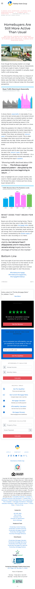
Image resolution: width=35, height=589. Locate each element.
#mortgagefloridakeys (17, 277)
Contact (17, 452)
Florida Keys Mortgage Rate (17, 532)
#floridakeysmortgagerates (17, 274)
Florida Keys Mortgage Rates (22, 39)
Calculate (18, 378)
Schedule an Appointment (17, 518)
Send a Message (17, 520)
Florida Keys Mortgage (13, 39)
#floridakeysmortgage (17, 272)
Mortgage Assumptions (19, 501)
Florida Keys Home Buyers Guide (17, 543)
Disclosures (5, 500)
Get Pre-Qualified (17, 356)
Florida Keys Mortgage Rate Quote (17, 542)
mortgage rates (23, 225)
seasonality (15, 114)
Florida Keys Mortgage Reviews (17, 547)
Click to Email (17, 515)
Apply (8, 452)
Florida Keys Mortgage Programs (17, 530)
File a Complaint (7, 501)
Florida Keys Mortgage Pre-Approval (17, 545)
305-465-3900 (17, 513)
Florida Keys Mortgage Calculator (17, 540)
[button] (2, 3)
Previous (4, 281)
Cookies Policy (27, 498)
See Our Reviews (17, 324)
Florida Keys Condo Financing (17, 527)
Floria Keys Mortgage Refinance (17, 533)
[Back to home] (17, 3)
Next (31, 281)
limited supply (25, 233)
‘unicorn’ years (15, 152)
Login (26, 452)
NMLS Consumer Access (21, 503)
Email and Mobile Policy (15, 500)
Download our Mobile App (17, 460)
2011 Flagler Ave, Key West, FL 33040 (17, 568)
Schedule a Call (18, 517)
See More (17, 296)
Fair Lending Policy (28, 500)
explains (20, 158)
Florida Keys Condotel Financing (17, 528)
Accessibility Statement (18, 496)
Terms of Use (20, 505)
